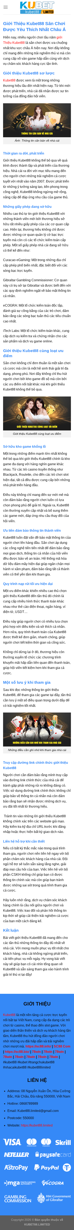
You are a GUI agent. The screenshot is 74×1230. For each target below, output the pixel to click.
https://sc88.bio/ (17, 1051)
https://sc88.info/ (38, 1046)
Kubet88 (9, 80)
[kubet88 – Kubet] (37, 7)
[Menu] (5, 7)
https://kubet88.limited (37, 1125)
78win (36, 1051)
